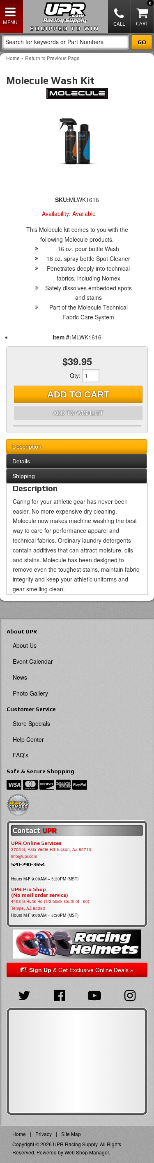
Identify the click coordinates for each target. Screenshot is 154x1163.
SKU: (62, 199)
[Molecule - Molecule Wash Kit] (77, 96)
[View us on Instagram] (129, 994)
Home (13, 57)
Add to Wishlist (78, 413)
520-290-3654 (28, 864)
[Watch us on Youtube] (95, 994)
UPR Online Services (36, 843)
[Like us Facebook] (59, 994)
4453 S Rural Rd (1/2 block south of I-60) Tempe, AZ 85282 (50, 904)
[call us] (119, 16)
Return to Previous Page (52, 57)
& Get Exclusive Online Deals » (81, 970)
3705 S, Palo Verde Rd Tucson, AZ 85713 (51, 849)
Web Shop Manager (86, 1152)
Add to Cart (78, 394)
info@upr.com (24, 856)
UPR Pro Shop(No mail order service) (39, 892)
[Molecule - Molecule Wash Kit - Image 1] (77, 141)
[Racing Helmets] (77, 944)
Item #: (62, 337)
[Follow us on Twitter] (24, 994)
